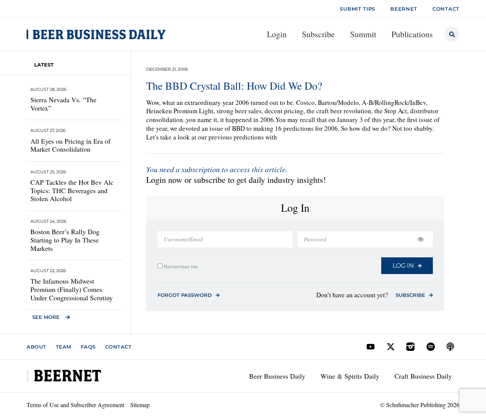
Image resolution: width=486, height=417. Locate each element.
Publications (412, 34)
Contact (118, 347)
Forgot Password (185, 295)
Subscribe (318, 34)
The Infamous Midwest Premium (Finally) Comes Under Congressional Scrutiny (71, 289)
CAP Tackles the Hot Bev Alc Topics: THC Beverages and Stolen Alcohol (72, 190)
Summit (363, 34)
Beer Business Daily (277, 376)
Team (63, 347)
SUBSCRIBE (410, 295)
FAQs (88, 347)
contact (445, 9)
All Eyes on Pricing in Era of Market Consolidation (70, 145)
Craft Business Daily (423, 376)
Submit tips (357, 9)
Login (277, 34)
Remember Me (180, 266)
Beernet (403, 9)
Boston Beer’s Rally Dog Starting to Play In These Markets (64, 239)
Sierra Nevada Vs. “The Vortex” (63, 104)
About (36, 347)
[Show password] (420, 239)
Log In (403, 265)
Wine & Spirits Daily (349, 376)
